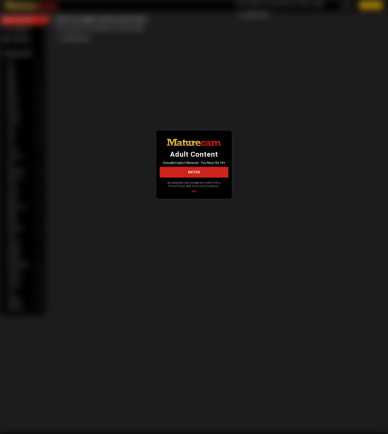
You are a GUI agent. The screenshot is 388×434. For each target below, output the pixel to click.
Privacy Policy (176, 186)
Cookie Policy (212, 182)
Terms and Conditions (205, 186)
